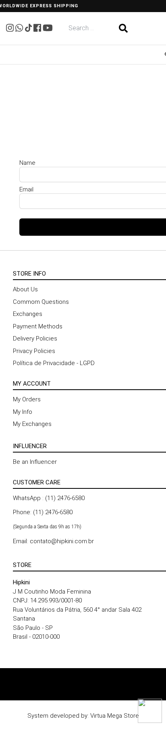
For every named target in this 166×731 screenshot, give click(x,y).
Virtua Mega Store (114, 715)
